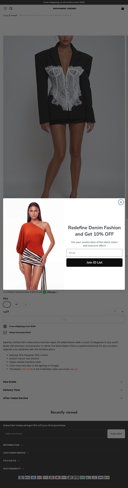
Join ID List (94, 262)
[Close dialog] (121, 202)
